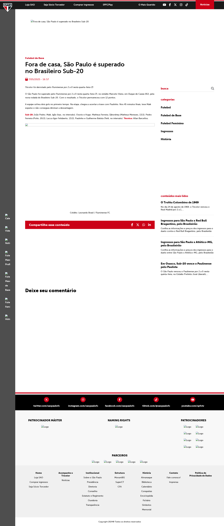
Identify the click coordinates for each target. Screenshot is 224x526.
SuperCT (120, 482)
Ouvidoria (92, 500)
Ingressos (167, 131)
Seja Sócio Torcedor (54, 4)
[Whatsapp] (143, 224)
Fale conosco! (174, 477)
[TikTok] (186, 4)
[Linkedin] (149, 224)
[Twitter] (175, 4)
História (166, 139)
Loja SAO (30, 4)
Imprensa (173, 482)
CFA (120, 486)
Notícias (205, 4)
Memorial (146, 509)
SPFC (7, 7)
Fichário (146, 500)
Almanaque (146, 477)
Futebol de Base (34, 58)
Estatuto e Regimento (92, 496)
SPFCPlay (108, 4)
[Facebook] (170, 4)
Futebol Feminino (172, 123)
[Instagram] (181, 4)
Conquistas (146, 491)
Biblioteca (146, 482)
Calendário (146, 486)
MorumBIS (119, 477)
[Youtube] (164, 4)
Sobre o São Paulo (93, 477)
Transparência (92, 505)
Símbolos (146, 505)
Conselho (92, 491)
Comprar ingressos (84, 4)
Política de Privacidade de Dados (200, 474)
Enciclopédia (146, 496)
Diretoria (92, 486)
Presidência (92, 482)
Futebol (166, 107)
